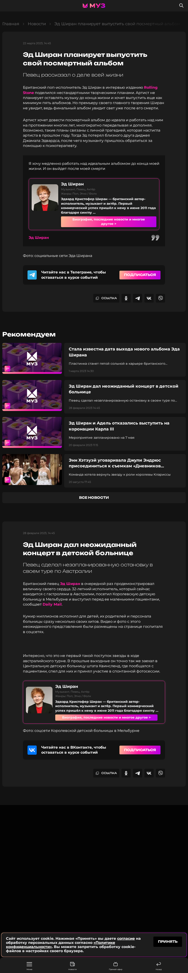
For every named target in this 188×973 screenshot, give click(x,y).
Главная (10, 23)
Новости (72, 969)
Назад (159, 969)
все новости (94, 497)
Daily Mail (52, 604)
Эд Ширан (70, 584)
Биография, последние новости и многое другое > (108, 221)
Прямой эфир (115, 969)
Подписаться (140, 275)
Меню (29, 969)
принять (167, 941)
